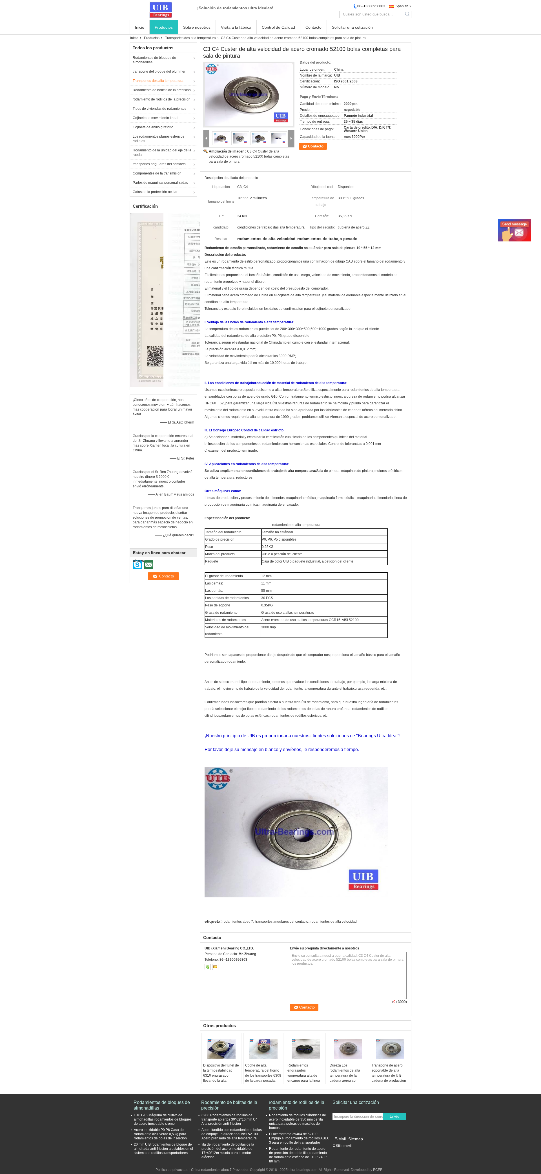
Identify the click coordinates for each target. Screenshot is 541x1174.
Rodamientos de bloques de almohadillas (154, 60)
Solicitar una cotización (352, 27)
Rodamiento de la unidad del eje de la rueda (162, 152)
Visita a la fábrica (236, 27)
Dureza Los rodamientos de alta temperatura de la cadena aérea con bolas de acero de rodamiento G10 (345, 1078)
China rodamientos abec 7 (211, 1170)
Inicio (139, 27)
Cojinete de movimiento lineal (155, 118)
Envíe (394, 1116)
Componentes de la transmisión (157, 173)
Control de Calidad (278, 27)
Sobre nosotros (196, 27)
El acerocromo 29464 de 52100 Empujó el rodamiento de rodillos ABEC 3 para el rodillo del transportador (299, 1138)
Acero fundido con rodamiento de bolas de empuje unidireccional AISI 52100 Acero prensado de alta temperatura (231, 1134)
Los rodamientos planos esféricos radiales (158, 139)
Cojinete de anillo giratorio (153, 127)
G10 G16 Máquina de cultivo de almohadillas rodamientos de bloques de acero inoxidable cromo (163, 1119)
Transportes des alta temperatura (190, 38)
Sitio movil (344, 1146)
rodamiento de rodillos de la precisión (161, 99)
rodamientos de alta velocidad (334, 922)
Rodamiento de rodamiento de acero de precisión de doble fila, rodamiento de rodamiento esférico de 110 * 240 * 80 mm (298, 1155)
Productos (164, 27)
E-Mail (340, 1139)
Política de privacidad (172, 1170)
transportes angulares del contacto (159, 164)
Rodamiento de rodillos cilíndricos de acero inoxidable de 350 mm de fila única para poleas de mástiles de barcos (297, 1121)
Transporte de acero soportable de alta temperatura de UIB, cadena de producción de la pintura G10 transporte (389, 1078)
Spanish (402, 6)
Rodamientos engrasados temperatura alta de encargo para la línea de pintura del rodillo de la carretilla (305, 1078)
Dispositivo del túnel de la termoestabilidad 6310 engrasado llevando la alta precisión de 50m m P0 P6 (221, 1078)
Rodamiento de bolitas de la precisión (162, 90)
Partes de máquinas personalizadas (160, 183)
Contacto (313, 27)
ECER (378, 1170)
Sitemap (355, 1139)
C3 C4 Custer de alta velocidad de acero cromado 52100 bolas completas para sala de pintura (249, 156)
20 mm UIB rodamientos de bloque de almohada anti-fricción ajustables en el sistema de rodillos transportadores (163, 1148)
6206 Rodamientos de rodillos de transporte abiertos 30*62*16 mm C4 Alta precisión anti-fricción (229, 1119)
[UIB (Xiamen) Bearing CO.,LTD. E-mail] (215, 967)
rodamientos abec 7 (238, 922)
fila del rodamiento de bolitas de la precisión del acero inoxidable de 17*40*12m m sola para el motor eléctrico (227, 1150)
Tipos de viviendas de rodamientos (159, 109)
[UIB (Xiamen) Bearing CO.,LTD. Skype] (208, 967)
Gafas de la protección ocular (155, 192)
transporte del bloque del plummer (159, 71)
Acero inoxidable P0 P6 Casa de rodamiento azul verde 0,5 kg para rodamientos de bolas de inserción (160, 1134)
